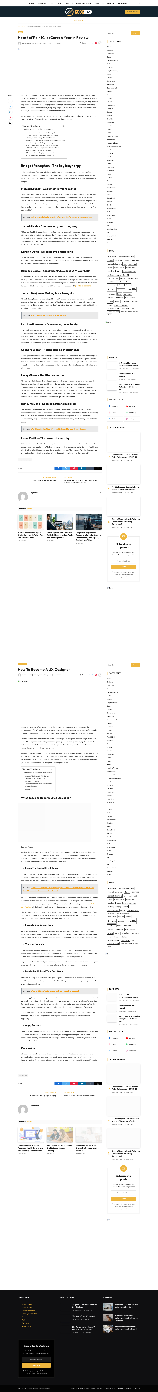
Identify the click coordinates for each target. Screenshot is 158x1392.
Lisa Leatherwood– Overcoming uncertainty (43, 145)
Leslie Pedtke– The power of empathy (41, 155)
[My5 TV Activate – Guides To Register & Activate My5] (112, 386)
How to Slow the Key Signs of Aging (43, 1096)
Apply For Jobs (32, 786)
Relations (110, 191)
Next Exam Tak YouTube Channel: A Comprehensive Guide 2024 (87, 1148)
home (119, 294)
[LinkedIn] (10, 112)
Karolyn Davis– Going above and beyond (41, 138)
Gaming (109, 115)
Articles (110, 260)
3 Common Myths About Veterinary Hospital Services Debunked (126, 1317)
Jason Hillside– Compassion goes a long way (42, 135)
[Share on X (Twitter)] (92, 43)
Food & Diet (111, 105)
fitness (112, 289)
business (135, 260)
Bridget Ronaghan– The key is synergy (38, 129)
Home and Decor (83, 3)
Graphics (110, 119)
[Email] (10, 123)
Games (109, 112)
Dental (125, 275)
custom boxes (114, 271)
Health (69, 3)
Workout (110, 239)
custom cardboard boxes (129, 271)
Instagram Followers (115, 297)
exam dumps (112, 285)
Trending (110, 222)
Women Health (112, 236)
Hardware (110, 122)
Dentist (122, 278)
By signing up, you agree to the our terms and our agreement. (124, 574)
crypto (110, 267)
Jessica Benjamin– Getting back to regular (41, 143)
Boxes (127, 260)
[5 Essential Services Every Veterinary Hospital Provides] (108, 1329)
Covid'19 (110, 67)
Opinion (109, 177)
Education (110, 84)
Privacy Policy (128, 574)
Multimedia (110, 171)
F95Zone (121, 285)
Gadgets (110, 109)
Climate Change (112, 60)
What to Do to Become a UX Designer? (38, 773)
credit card (132, 264)
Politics (109, 184)
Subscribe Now (132, 12)
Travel (109, 219)
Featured (110, 95)
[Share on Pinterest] (95, 43)
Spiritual (109, 201)
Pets (108, 181)
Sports (109, 205)
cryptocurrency (119, 267)
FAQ (23, 1320)
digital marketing (133, 278)
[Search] (139, 3)
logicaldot (27, 43)
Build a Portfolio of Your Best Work (39, 784)
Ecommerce (111, 81)
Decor (109, 74)
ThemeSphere (45, 1388)
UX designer (23, 1075)
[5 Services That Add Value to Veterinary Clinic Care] (108, 1307)
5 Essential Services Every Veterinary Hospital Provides (126, 1327)
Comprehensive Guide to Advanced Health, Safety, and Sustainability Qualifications (30, 1148)
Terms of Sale (27, 1307)
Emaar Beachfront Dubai (123, 281)
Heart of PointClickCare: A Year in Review (79, 1096)
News (60, 3)
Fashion (110, 3)
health (131, 289)
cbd (125, 264)
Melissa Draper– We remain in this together (42, 133)
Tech (52, 3)
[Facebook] (10, 101)
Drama (109, 78)
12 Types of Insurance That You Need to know (128, 364)
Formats (121, 290)
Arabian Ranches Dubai (126, 256)
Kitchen (110, 301)
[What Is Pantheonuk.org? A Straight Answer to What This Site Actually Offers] (31, 522)
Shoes (109, 195)
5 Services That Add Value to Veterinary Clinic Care (126, 1306)
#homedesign (112, 256)
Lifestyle (99, 3)
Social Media (111, 198)
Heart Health (111, 140)
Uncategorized (112, 229)
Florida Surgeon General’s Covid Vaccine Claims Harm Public (125, 488)
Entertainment (112, 88)
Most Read (110, 167)
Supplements (111, 208)
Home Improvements (114, 146)
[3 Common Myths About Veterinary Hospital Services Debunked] (108, 1317)
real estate (123, 305)
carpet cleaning (115, 264)
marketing (135, 301)
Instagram (127, 294)
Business (42, 3)
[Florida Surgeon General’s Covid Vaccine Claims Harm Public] (123, 474)
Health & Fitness (112, 136)
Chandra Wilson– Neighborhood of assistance (43, 148)
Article (109, 47)
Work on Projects (33, 781)
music (110, 305)
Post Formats (111, 188)
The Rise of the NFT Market (127, 375)
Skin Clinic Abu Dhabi (113, 308)
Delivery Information (29, 1314)
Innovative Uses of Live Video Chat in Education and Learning (59, 1148)
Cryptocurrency (112, 71)
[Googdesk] (79, 11)
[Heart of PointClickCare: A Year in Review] (60, 69)
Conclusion (28, 790)
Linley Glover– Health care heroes (39, 150)
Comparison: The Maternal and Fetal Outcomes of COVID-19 (125, 456)
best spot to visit (119, 260)
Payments (25, 1317)
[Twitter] (10, 106)
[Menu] (19, 3)
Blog (33, 26)
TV (108, 226)
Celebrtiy (110, 57)
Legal (109, 150)
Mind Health (111, 160)
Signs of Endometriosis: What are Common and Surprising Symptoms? (126, 521)
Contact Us (123, 3)
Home (31, 3)
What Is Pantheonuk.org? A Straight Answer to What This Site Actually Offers (30, 535)
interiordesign (130, 297)
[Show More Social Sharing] (100, 43)
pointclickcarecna (25, 460)
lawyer (117, 301)
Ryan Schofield (117, 460)
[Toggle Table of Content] (62, 126)
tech (133, 308)
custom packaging (114, 275)
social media (126, 308)
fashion (128, 285)
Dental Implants (113, 278)
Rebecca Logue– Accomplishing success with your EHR (46, 140)
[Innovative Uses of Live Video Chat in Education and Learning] (60, 1135)
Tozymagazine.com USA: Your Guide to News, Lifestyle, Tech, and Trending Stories (60, 535)
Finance (109, 98)
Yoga (109, 314)
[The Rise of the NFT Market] (112, 376)
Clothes (109, 64)
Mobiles (109, 164)
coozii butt (28, 675)
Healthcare (111, 294)
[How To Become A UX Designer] (60, 701)
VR (108, 232)
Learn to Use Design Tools (36, 779)
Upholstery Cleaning (113, 311)
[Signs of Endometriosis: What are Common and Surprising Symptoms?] (123, 506)
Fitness (109, 102)
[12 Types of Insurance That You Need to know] (112, 365)
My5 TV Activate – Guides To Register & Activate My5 (129, 386)
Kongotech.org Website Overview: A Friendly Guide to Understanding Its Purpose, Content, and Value (88, 536)
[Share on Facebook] (89, 43)
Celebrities (110, 54)
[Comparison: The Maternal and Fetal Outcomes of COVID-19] (123, 442)
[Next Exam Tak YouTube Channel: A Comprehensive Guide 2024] (89, 1135)
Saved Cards (26, 1326)
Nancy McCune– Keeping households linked (42, 153)
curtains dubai (130, 267)
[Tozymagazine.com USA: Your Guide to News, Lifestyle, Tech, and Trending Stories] (60, 522)
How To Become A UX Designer (44, 480)
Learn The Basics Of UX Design (38, 776)
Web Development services (129, 311)
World (109, 243)
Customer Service (28, 1311)
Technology (111, 215)
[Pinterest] (10, 117)
